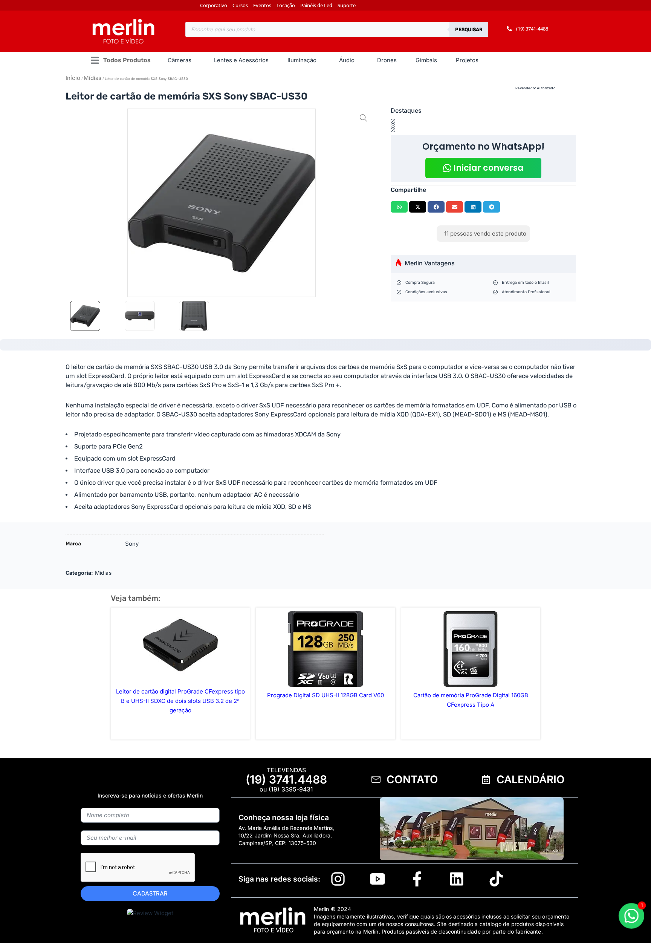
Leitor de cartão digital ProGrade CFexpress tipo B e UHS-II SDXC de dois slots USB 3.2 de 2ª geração (180, 701)
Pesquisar (469, 29)
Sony (132, 543)
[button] (120, 60)
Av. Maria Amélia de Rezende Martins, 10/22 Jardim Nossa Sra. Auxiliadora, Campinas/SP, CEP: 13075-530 (286, 835)
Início (73, 77)
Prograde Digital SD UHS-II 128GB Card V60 (325, 695)
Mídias (92, 77)
